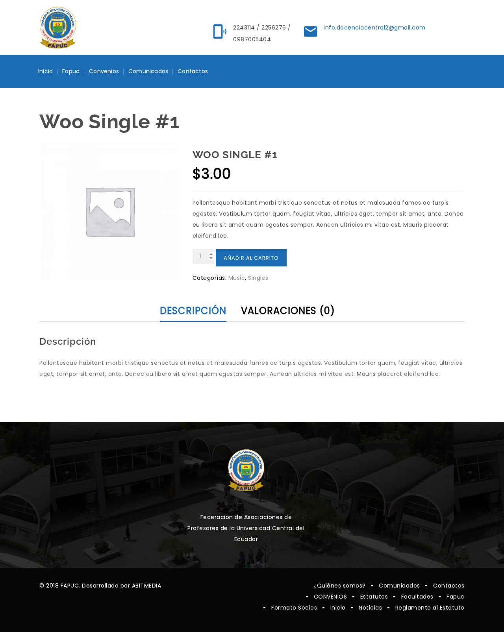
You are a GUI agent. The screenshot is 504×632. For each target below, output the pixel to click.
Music (236, 278)
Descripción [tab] (193, 310)
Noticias (370, 608)
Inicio (45, 71)
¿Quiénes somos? (339, 585)
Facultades (417, 597)
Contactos (193, 71)
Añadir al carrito (251, 258)
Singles (258, 278)
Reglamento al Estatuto (430, 608)
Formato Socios (294, 608)
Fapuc (71, 71)
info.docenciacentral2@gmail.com (375, 27)
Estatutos (374, 597)
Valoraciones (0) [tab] (288, 310)
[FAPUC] (57, 27)
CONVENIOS (330, 597)
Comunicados (148, 71)
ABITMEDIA (146, 585)
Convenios (104, 71)
